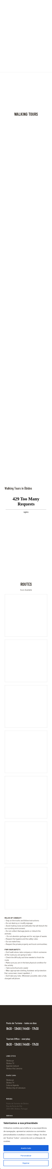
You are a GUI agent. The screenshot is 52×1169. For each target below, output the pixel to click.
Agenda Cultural (12, 1066)
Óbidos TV (10, 1063)
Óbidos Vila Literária (14, 1068)
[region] (26, 1143)
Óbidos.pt (10, 1061)
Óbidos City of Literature (15, 1088)
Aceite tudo (26, 1148)
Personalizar (26, 1155)
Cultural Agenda (12, 1085)
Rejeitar (26, 1163)
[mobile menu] (48, 4)
